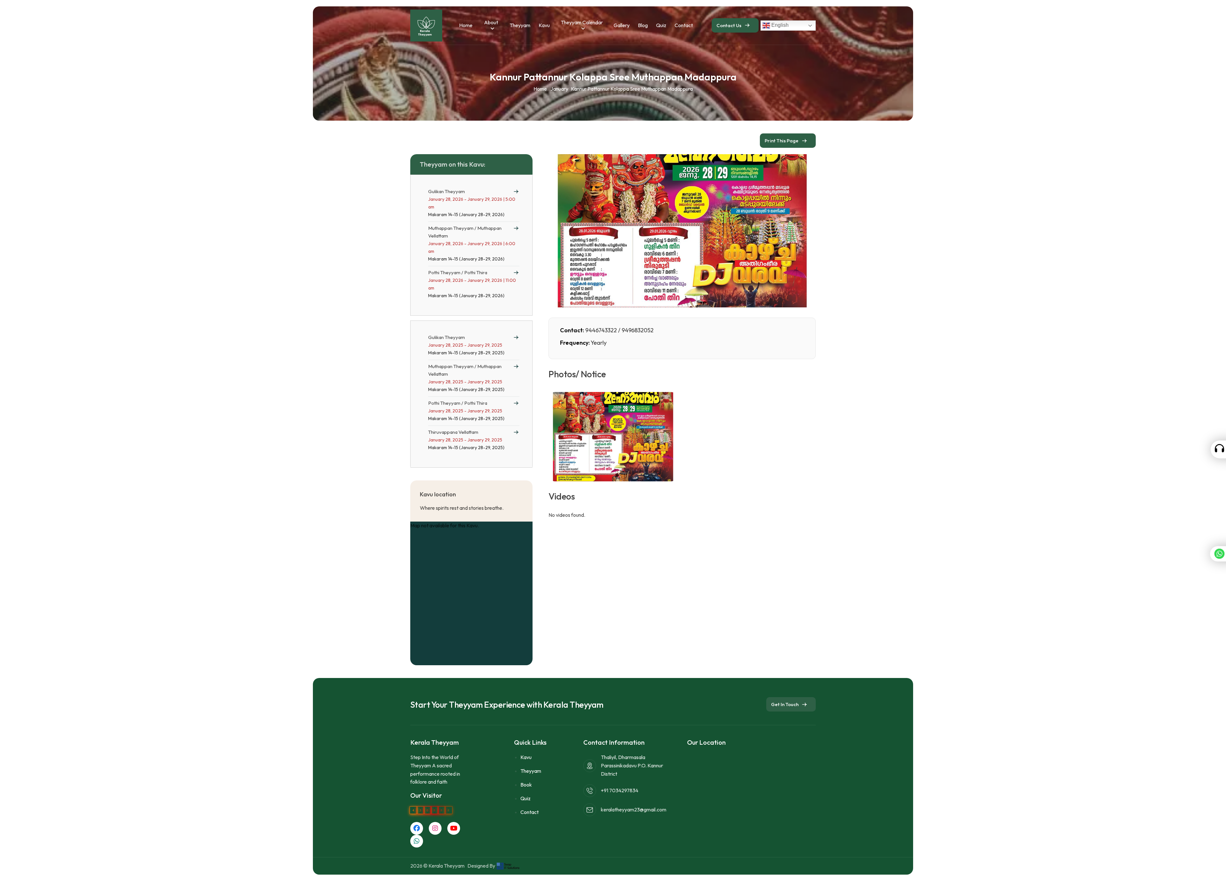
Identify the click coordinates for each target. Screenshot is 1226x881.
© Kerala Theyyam (444, 865)
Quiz (661, 25)
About (491, 22)
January (559, 89)
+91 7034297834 (619, 790)
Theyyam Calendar (582, 22)
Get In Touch (784, 704)
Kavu (544, 25)
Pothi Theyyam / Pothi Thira (457, 272)
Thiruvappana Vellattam (453, 432)
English (779, 25)
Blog (643, 25)
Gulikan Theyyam (446, 191)
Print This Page (781, 141)
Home (466, 25)
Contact (684, 25)
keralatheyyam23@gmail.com (633, 809)
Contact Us (728, 25)
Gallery (622, 25)
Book (526, 784)
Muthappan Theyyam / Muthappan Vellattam (465, 232)
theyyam (520, 25)
